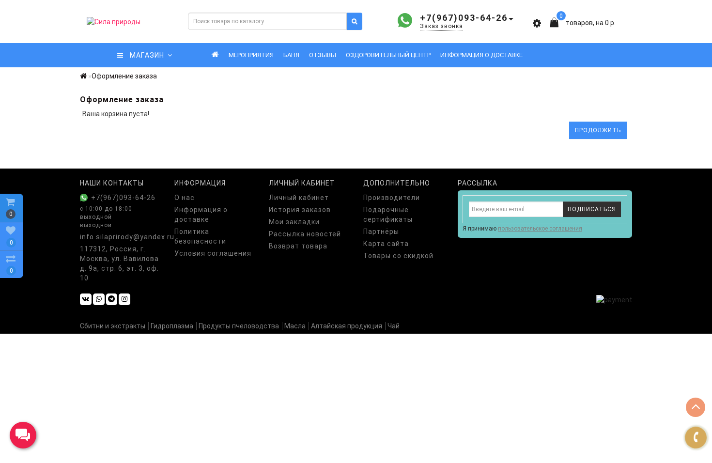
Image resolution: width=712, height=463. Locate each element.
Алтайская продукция (346, 326)
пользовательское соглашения (540, 228)
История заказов (300, 210)
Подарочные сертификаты (388, 214)
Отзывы (322, 55)
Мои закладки (294, 222)
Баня (291, 55)
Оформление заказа (124, 76)
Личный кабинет (299, 197)
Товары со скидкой (398, 256)
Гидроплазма (172, 326)
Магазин (144, 55)
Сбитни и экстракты (112, 326)
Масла (295, 326)
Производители (391, 197)
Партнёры (381, 231)
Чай (393, 326)
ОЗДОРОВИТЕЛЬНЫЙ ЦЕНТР (388, 55)
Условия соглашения (212, 253)
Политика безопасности (200, 236)
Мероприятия (251, 55)
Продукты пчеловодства (239, 326)
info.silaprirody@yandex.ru (120, 237)
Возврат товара (298, 246)
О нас (184, 197)
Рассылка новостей (305, 234)
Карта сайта (386, 243)
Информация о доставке (481, 55)
